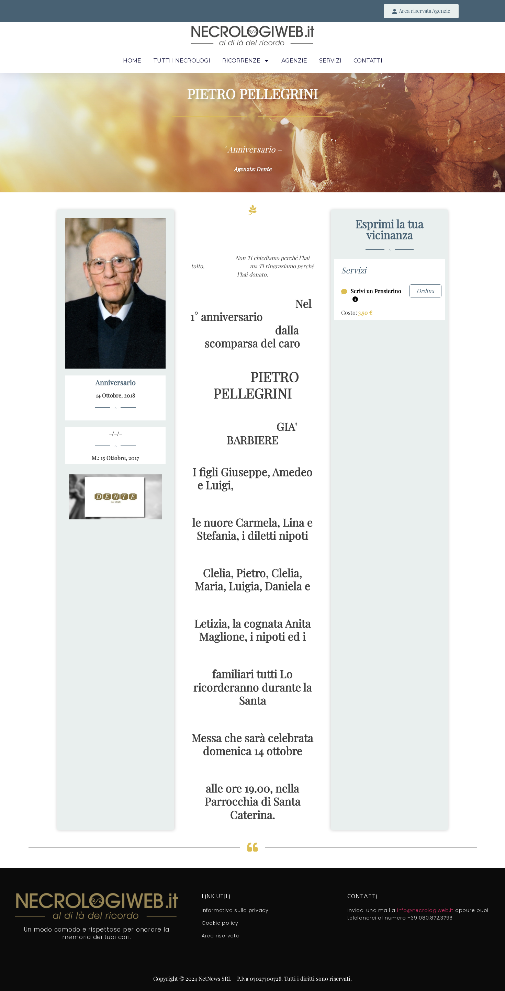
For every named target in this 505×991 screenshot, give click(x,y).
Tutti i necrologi (181, 60)
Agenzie (294, 60)
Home (132, 60)
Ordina (425, 290)
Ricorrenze (241, 60)
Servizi (330, 60)
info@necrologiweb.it (425, 910)
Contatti (368, 60)
